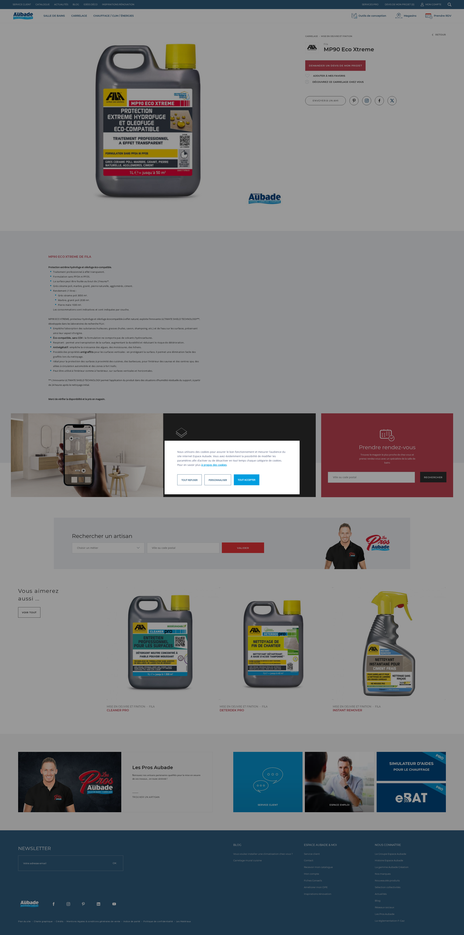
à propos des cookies (214, 465)
